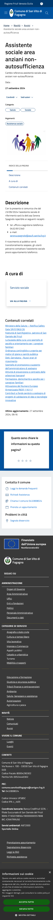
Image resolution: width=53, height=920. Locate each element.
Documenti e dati (15, 617)
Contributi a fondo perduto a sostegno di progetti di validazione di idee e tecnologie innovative (26, 396)
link (12, 896)
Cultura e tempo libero (18, 637)
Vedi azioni (25, 97)
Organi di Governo (16, 589)
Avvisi (27, 25)
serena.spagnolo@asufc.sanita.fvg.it (28, 235)
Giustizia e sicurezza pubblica (21, 682)
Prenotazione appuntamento (21, 842)
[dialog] (26, 894)
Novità (17, 25)
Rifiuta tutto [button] (26, 909)
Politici (10, 608)
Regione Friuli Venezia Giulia (18, 3)
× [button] (50, 872)
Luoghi (10, 741)
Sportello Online (10, 829)
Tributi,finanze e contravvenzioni (23, 686)
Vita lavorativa (14, 641)
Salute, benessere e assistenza (22, 696)
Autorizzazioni (14, 701)
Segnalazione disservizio (19, 847)
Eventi (10, 746)
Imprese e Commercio (17, 646)
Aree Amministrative (17, 594)
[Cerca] (47, 13)
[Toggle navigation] (6, 12)
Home (6, 25)
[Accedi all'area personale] (41, 3)
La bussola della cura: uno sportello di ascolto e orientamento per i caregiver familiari (24, 343)
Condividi (10, 97)
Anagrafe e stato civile (18, 632)
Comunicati (12, 723)
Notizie (10, 719)
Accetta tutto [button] (26, 902)
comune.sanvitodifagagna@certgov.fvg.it (23, 787)
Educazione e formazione (19, 677)
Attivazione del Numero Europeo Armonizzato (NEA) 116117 (21, 387)
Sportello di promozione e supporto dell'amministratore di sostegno (22, 366)
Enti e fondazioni (15, 603)
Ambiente (11, 691)
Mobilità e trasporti (16, 663)
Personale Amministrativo (20, 613)
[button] (26, 915)
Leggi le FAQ (13, 852)
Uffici (9, 598)
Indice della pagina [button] (19, 165)
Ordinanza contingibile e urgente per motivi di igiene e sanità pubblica (23, 352)
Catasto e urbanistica (17, 654)
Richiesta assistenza (17, 856)
